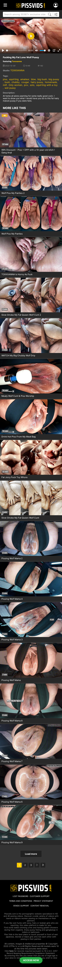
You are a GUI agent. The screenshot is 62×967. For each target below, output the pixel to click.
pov (26, 85)
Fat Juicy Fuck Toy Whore (14, 477)
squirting (14, 79)
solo (32, 85)
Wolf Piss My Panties (12, 233)
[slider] (16, 50)
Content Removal (39, 906)
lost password (20, 896)
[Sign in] (56, 5)
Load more (31, 853)
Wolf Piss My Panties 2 (13, 193)
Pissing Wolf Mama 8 (11, 720)
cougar (25, 82)
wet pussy (10, 87)
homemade (51, 82)
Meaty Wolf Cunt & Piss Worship (17, 396)
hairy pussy (37, 82)
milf (5, 85)
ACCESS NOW (31, 960)
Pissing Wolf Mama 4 (12, 599)
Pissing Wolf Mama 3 (12, 639)
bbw (33, 79)
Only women (15, 85)
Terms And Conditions (20, 901)
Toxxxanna (17, 61)
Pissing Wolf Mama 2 (11, 558)
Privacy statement (43, 901)
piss (5, 79)
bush (7, 82)
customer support (39, 896)
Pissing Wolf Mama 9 (11, 842)
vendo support (21, 906)
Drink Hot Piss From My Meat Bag (18, 436)
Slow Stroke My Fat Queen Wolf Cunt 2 (21, 314)
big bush (42, 79)
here (11, 951)
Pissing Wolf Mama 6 (11, 801)
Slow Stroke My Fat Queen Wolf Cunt (20, 517)
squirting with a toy (47, 85)
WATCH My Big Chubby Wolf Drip (18, 355)
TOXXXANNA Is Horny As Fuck (16, 274)
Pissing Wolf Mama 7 (11, 761)
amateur (24, 79)
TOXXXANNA (17, 70)
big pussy (54, 79)
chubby (16, 82)
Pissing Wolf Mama (11, 680)
